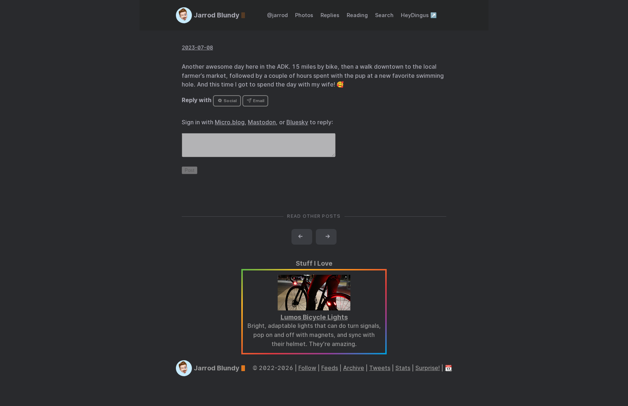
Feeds (329, 368)
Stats (402, 368)
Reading (357, 15)
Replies (330, 15)
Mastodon (262, 122)
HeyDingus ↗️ (419, 15)
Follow (307, 368)
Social (229, 100)
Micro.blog (230, 122)
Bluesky (297, 122)
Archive (353, 368)
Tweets (379, 368)
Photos (304, 15)
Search (384, 15)
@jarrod (277, 15)
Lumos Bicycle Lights (314, 317)
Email (258, 100)
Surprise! (427, 368)
